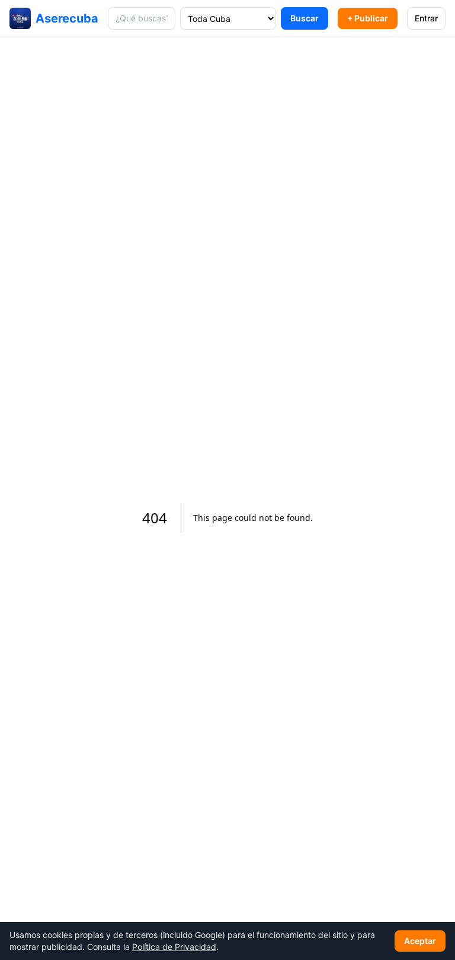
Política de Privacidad (174, 947)
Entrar (426, 18)
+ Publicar (367, 18)
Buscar (304, 18)
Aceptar (420, 941)
